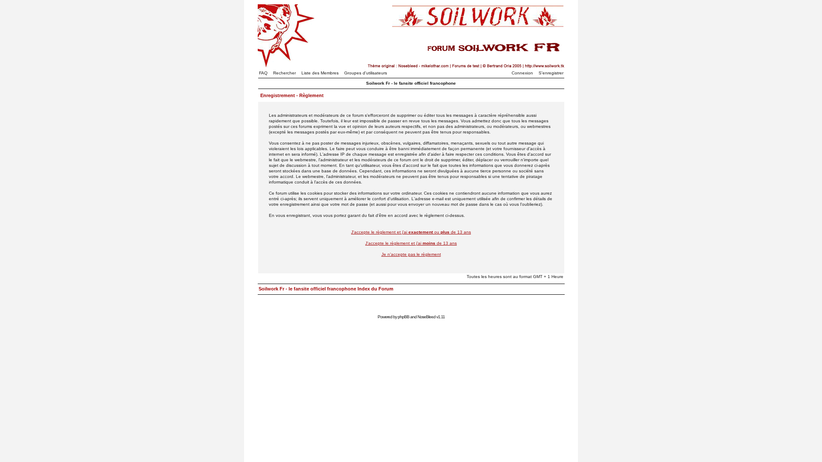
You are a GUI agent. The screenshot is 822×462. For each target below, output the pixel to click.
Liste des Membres (320, 73)
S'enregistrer (551, 73)
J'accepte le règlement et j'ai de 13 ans (411, 243)
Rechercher (284, 73)
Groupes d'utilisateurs (365, 73)
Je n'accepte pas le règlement (411, 254)
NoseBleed (426, 316)
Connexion (522, 73)
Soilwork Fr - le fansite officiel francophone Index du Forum (326, 288)
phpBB (403, 316)
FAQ (263, 73)
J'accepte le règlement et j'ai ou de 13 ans (411, 232)
